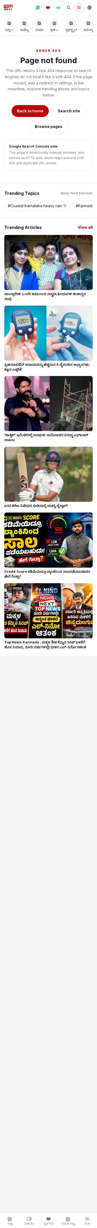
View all (85, 227)
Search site (69, 111)
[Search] (68, 7)
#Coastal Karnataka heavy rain (37, 205)
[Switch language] (89, 7)
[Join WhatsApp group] (38, 7)
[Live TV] (48, 7)
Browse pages (49, 126)
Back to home (30, 111)
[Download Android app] (58, 7)
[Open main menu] (79, 7)
